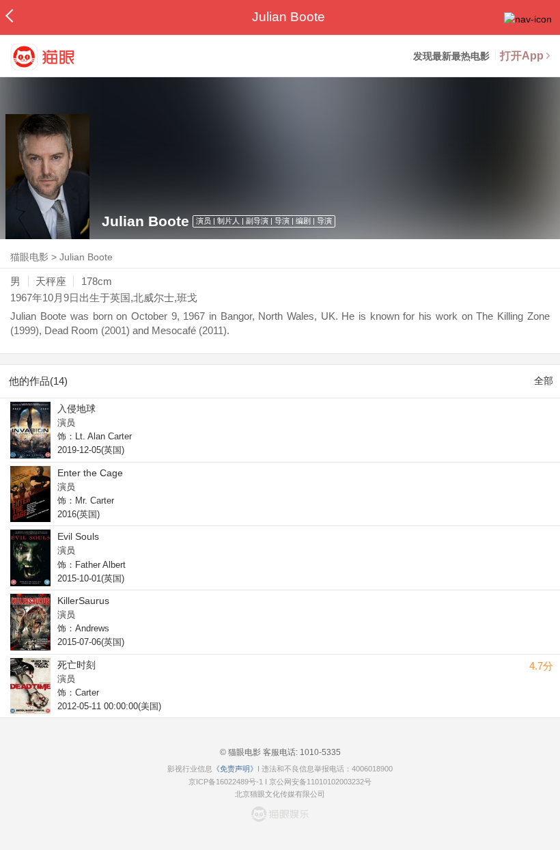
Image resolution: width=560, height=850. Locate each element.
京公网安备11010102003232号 (320, 782)
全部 (543, 380)
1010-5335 (319, 752)
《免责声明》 (234, 769)
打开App (522, 55)
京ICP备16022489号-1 (225, 782)
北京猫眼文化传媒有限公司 (280, 794)
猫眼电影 (29, 256)
